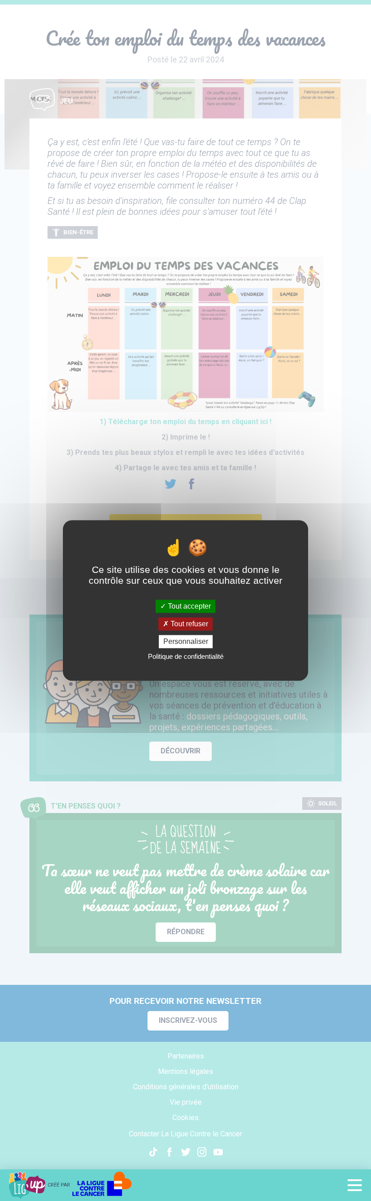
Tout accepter (188, 606)
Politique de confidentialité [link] (186, 657)
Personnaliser (185, 641)
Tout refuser (188, 624)
